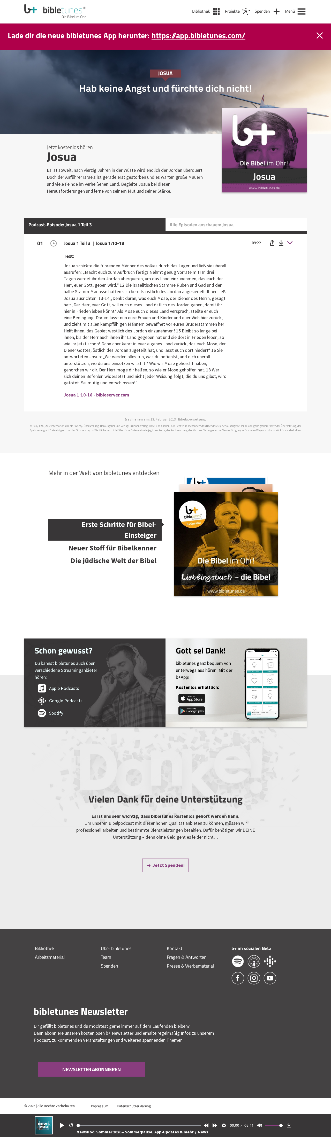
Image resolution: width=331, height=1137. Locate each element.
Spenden (109, 965)
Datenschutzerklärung (134, 1106)
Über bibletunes (116, 948)
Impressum (99, 1106)
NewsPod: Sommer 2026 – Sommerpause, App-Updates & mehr (135, 1131)
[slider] (139, 1125)
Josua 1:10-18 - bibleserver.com (96, 395)
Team (106, 957)
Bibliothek (45, 948)
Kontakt (174, 948)
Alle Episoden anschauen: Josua (202, 224)
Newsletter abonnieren (91, 1069)
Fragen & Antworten (187, 957)
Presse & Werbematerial (190, 965)
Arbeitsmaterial (50, 957)
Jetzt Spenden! (169, 865)
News (203, 1131)
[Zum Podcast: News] (44, 1133)
